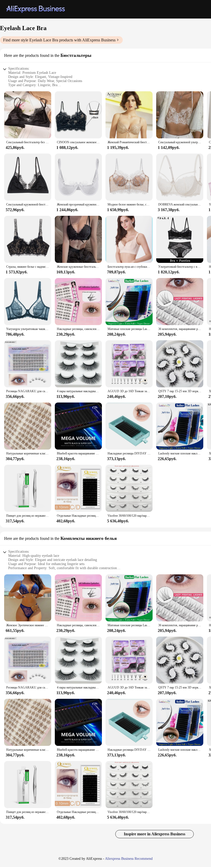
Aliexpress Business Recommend (129, 859)
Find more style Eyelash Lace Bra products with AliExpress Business (59, 40)
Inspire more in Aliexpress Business (154, 834)
